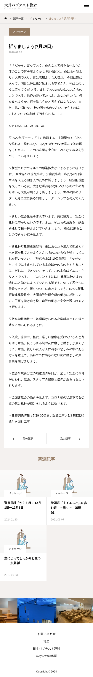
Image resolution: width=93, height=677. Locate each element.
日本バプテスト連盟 (46, 648)
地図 (46, 641)
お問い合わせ (46, 634)
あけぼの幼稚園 (46, 656)
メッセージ (19, 31)
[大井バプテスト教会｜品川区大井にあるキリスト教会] (20, 6)
